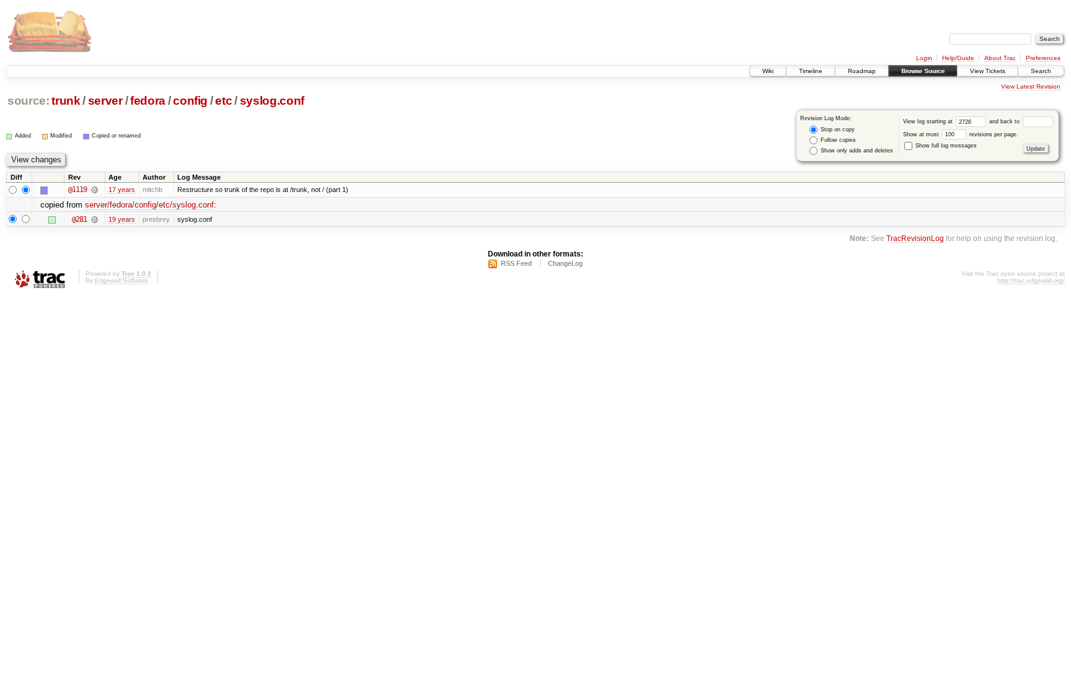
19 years (121, 219)
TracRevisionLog (915, 238)
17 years (121, 189)
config (190, 100)
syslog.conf (272, 100)
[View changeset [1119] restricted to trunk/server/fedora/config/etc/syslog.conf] (94, 189)
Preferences (1043, 58)
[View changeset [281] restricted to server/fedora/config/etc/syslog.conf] (94, 219)
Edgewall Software (121, 280)
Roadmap (862, 71)
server (105, 100)
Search (1041, 71)
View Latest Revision (1030, 86)
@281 (79, 219)
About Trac (1000, 58)
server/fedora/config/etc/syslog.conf (149, 204)
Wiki (768, 71)
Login (924, 58)
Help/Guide (958, 58)
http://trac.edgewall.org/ (1031, 280)
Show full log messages (945, 145)
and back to (1005, 121)
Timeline (810, 71)
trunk (65, 100)
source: (28, 100)
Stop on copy (837, 129)
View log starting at (928, 121)
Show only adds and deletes (856, 150)
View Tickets (987, 71)
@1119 (77, 189)
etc (223, 100)
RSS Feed (516, 263)
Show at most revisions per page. (960, 134)
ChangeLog (565, 263)
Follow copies (837, 140)
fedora (147, 100)
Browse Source (923, 71)
